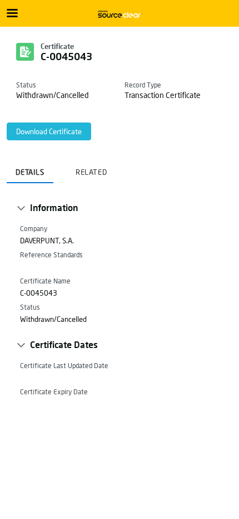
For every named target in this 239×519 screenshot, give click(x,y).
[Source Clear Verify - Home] (119, 14)
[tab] (30, 169)
